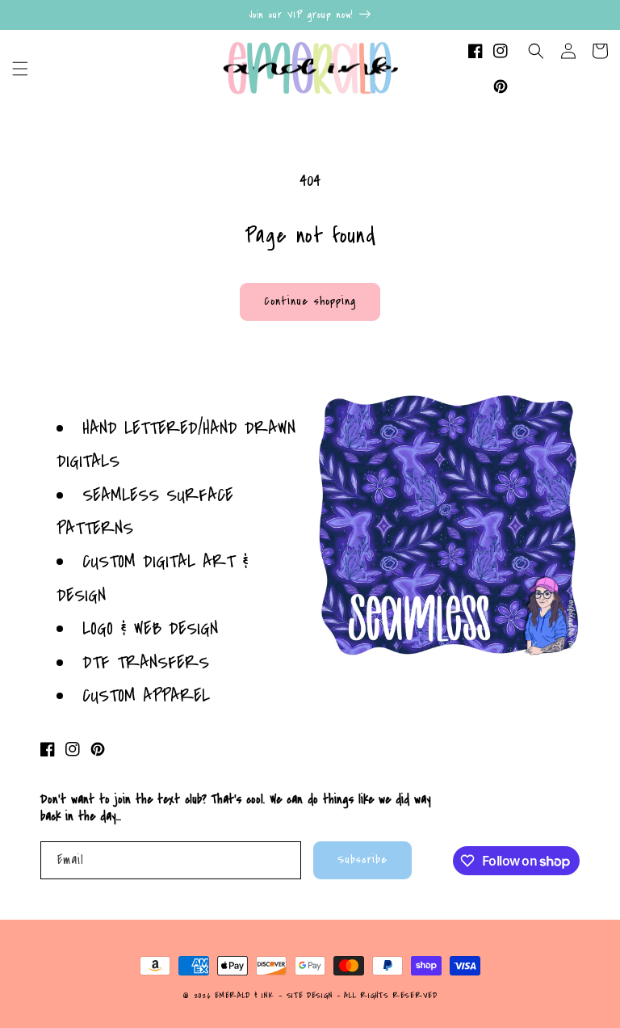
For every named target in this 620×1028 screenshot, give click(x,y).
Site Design (310, 995)
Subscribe (362, 859)
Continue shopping (310, 301)
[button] (20, 68)
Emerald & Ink (244, 995)
